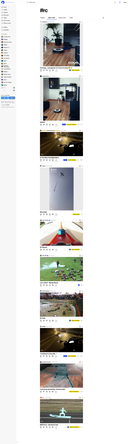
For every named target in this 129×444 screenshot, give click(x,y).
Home (5, 7)
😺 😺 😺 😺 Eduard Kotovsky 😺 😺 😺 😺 (51, 130)
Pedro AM (44, 255)
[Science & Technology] (8, 66)
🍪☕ (43, 397)
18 (81, 391)
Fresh (71, 18)
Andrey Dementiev (46, 362)
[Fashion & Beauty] (8, 77)
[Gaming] (8, 50)
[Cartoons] (8, 52)
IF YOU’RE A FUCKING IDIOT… (50, 158)
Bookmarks (6, 30)
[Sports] (8, 63)
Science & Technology (71, 124)
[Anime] (8, 87)
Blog (6, 101)
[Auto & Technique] (8, 82)
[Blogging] (8, 39)
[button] (103, 17)
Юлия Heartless (45, 291)
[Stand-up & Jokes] (8, 42)
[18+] (14, 90)
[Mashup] (8, 44)
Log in (125, 2)
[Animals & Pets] (8, 36)
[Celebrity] (8, 71)
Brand (11, 101)
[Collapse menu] (16, 442)
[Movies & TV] (8, 47)
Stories (5, 17)
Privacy (6, 102)
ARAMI (43, 326)
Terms (2, 102)
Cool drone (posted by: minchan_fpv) (52, 389)
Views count (62, 18)
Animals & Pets (76, 214)
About (2, 101)
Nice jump (43, 212)
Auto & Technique (75, 70)
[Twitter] (4, 98)
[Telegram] (11, 98)
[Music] (8, 61)
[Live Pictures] (8, 58)
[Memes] (8, 85)
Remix (64, 124)
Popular (5, 9)
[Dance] (8, 79)
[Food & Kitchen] (8, 69)
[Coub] (2, 2)
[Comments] (47, 70)
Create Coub (32, 2)
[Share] (80, 22)
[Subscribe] (14, 87)
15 (81, 285)
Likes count (51, 18)
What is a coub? (7, 23)
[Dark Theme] (115, 2)
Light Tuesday (45, 220)
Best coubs (6, 15)
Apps (8, 101)
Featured (6, 12)
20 (81, 160)
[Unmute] (45, 119)
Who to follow (7, 20)
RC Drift (42, 318)
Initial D (42, 122)
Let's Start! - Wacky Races (49, 283)
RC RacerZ (43, 247)
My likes (5, 27)
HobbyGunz (44, 21)
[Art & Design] (8, 55)
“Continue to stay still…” (48, 354)
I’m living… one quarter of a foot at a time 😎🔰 (56, 68)
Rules (10, 102)
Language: (5, 104)
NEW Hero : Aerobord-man (49, 425)
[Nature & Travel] (8, 74)
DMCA (13, 102)
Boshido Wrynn (45, 76)
